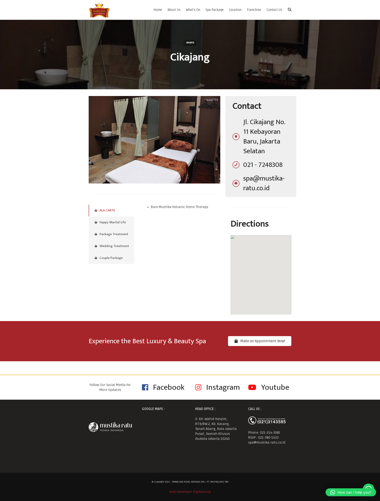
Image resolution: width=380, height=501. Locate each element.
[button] (351, 492)
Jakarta (190, 42)
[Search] (289, 10)
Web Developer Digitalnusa (190, 492)
